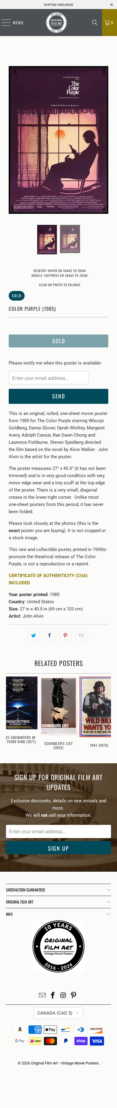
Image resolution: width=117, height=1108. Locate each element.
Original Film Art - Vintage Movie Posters (65, 1063)
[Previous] (13, 141)
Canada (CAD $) (54, 1013)
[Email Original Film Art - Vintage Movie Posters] (42, 995)
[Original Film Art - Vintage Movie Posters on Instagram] (63, 995)
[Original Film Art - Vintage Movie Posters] (56, 22)
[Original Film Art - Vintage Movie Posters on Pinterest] (73, 995)
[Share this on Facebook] (49, 635)
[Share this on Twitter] (33, 635)
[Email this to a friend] (81, 635)
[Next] (104, 141)
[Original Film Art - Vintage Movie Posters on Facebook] (53, 995)
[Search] (94, 23)
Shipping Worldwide (59, 4)
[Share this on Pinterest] (65, 635)
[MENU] (3, 23)
